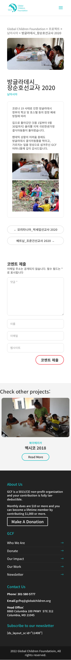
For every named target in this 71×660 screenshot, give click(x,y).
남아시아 (12, 94)
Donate (12, 550)
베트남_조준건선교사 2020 (35, 241)
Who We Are (16, 542)
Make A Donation (27, 521)
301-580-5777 (26, 594)
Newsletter (15, 574)
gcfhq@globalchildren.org (33, 601)
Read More (35, 457)
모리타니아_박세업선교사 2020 (35, 229)
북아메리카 (35, 443)
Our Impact (15, 558)
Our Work (14, 566)
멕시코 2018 (35, 448)
